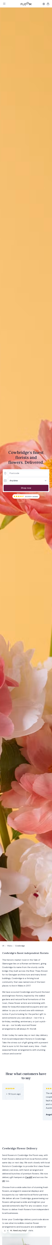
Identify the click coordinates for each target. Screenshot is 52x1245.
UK (3, 946)
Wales (9, 946)
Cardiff (28, 1177)
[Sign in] (43, 4)
